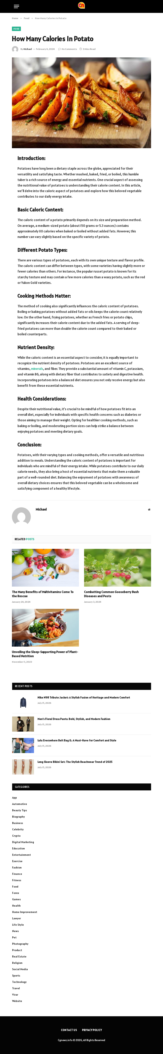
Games (16, 899)
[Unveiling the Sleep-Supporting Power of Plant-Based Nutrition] (45, 628)
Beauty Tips (19, 810)
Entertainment (21, 855)
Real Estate (19, 956)
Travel (16, 988)
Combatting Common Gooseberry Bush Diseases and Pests (111, 594)
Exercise (17, 861)
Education (18, 848)
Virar (15, 994)
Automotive (19, 804)
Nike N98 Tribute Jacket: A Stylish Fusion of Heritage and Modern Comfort (84, 697)
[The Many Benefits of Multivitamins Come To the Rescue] (45, 568)
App (14, 797)
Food (16, 28)
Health (16, 905)
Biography (18, 816)
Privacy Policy (92, 1030)
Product (17, 950)
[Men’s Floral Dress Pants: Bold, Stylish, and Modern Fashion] (23, 724)
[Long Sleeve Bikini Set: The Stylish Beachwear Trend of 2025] (23, 767)
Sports (16, 975)
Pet (14, 937)
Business (17, 823)
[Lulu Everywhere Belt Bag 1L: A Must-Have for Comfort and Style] (23, 745)
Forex (15, 893)
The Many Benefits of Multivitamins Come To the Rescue (43, 594)
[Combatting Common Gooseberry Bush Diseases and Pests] (117, 568)
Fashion (17, 867)
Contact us (69, 1030)
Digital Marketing (23, 842)
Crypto (16, 835)
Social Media (20, 969)
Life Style (18, 924)
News (15, 931)
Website (17, 1001)
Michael (27, 48)
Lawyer (16, 918)
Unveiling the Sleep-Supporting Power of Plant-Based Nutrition (45, 654)
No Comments (69, 48)
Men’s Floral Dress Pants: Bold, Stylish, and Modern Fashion (74, 719)
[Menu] (16, 6)
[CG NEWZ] (81, 6)
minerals (37, 368)
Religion (17, 963)
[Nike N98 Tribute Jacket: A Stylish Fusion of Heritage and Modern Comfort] (23, 702)
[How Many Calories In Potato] (81, 102)
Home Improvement (24, 912)
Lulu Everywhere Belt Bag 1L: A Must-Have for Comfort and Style (77, 740)
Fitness (16, 880)
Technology (19, 982)
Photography (20, 944)
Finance (17, 874)
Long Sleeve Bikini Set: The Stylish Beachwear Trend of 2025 (75, 762)
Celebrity (18, 829)
